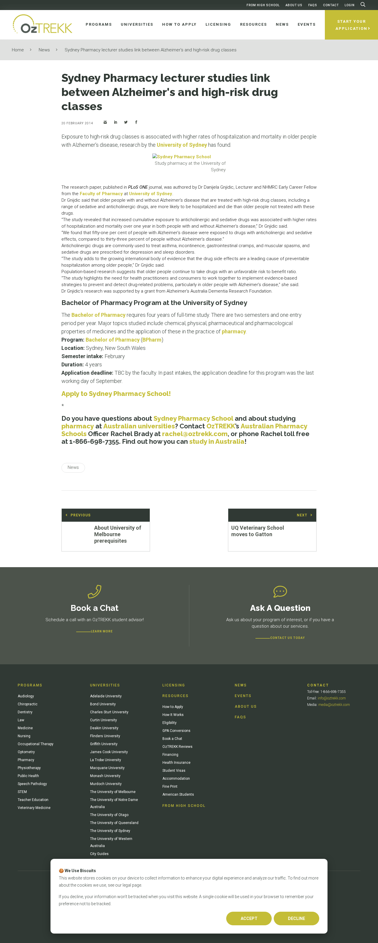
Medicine (25, 728)
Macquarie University (107, 768)
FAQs (312, 5)
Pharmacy (26, 760)
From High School (263, 5)
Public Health (28, 776)
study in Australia (217, 441)
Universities (105, 685)
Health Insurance (176, 763)
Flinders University (105, 736)
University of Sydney (182, 145)
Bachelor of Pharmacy (98, 315)
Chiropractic (28, 704)
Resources (175, 696)
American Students (178, 794)
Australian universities (139, 426)
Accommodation (176, 778)
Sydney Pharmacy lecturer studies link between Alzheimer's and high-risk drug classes (151, 50)
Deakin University (104, 728)
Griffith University (104, 744)
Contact (331, 5)
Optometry (26, 752)
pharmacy (234, 331)
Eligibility (169, 723)
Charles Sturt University (109, 712)
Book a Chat (172, 739)
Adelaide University (106, 696)
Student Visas (173, 771)
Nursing (24, 736)
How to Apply (172, 707)
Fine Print (169, 786)
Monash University (105, 776)
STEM (22, 792)
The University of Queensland (114, 823)
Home (18, 50)
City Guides (99, 854)
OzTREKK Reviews (177, 747)
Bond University (103, 704)
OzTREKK (220, 426)
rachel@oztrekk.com (195, 434)
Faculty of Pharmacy (101, 193)
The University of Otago (109, 815)
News (44, 50)
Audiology (26, 696)
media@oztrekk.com (334, 705)
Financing (170, 755)
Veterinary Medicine (34, 808)
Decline (296, 918)
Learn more (102, 631)
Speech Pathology (32, 784)
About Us (294, 5)
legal (127, 885)
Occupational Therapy (35, 744)
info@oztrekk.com (332, 698)
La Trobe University (105, 760)
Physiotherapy (29, 768)
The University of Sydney (110, 831)
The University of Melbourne (113, 792)
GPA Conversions (176, 731)
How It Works (173, 715)
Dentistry (25, 712)
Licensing (173, 685)
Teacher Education (33, 800)
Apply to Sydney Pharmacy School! (116, 393)
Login (350, 5)
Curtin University (103, 720)
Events (243, 696)
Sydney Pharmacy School (193, 418)
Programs (30, 685)
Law (21, 720)
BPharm (152, 340)
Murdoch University (106, 784)
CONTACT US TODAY (287, 637)
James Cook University (109, 752)
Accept (249, 918)
